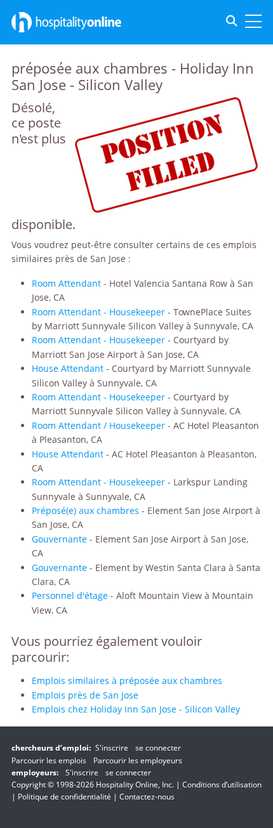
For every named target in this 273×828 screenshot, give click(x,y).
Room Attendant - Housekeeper (98, 312)
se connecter (158, 747)
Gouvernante (59, 539)
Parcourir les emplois (48, 760)
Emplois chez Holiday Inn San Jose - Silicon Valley (136, 709)
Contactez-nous (147, 796)
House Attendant (67, 368)
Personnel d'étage (70, 595)
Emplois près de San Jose (85, 695)
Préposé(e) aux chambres (85, 510)
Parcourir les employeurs (137, 760)
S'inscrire (111, 747)
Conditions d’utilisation (222, 784)
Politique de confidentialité (64, 796)
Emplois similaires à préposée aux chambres (127, 680)
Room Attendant (66, 283)
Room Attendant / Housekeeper (98, 425)
